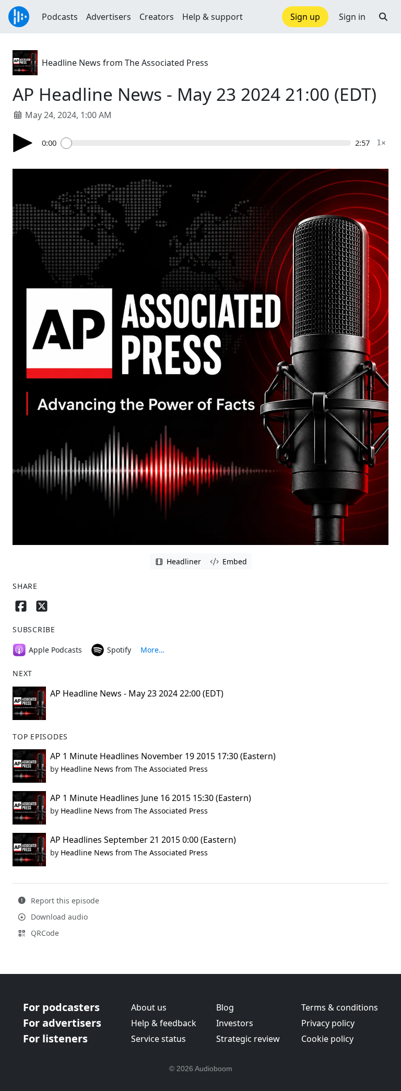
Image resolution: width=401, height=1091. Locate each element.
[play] (23, 143)
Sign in (352, 16)
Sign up (305, 16)
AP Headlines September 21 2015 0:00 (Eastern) (143, 839)
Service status (158, 1038)
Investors (234, 1023)
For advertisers (62, 1023)
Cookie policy (327, 1038)
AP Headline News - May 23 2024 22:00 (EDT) (136, 693)
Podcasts (60, 16)
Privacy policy (328, 1023)
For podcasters (61, 1007)
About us (149, 1007)
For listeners (55, 1038)
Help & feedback (163, 1023)
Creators (156, 16)
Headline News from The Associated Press (125, 62)
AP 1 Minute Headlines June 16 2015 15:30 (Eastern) (150, 798)
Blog (225, 1007)
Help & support (212, 16)
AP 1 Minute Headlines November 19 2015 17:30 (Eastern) (163, 756)
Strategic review (248, 1038)
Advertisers (108, 16)
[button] (383, 16)
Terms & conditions (339, 1007)
